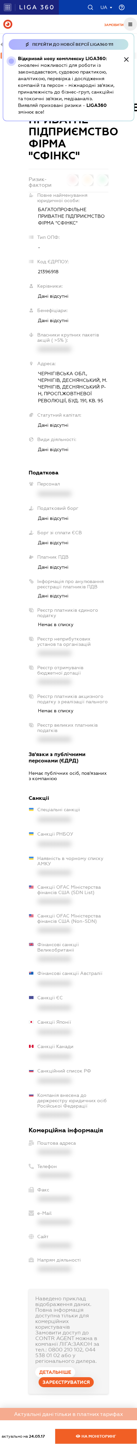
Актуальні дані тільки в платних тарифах (68, 1414)
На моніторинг (98, 1436)
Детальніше (55, 1372)
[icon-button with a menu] (130, 24)
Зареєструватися (66, 1382)
